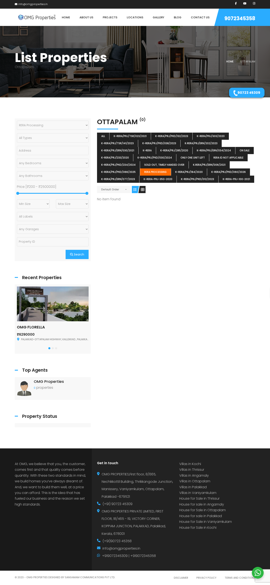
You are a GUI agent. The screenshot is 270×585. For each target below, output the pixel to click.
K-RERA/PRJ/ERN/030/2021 (117, 150)
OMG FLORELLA (31, 327)
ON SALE (245, 150)
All (103, 136)
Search (78, 254)
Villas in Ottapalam (194, 481)
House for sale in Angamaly (201, 504)
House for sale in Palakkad (200, 516)
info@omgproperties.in (33, 4)
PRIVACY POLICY (206, 578)
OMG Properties (49, 381)
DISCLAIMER (181, 578)
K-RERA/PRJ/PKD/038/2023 (159, 143)
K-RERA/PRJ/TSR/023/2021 (130, 136)
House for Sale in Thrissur (199, 498)
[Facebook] (236, 3)
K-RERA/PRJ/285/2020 (174, 150)
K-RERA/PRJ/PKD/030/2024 (155, 157)
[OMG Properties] (24, 388)
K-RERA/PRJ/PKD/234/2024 (118, 165)
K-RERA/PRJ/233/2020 (115, 157)
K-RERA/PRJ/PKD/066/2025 (118, 172)
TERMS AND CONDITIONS (240, 578)
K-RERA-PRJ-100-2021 (236, 179)
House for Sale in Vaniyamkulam (205, 521)
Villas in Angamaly (194, 475)
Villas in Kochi (190, 463)
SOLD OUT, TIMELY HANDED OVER (164, 165)
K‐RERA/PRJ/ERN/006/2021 (209, 165)
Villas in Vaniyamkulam (197, 492)
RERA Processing (155, 172)
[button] (49, 348)
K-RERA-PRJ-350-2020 (158, 179)
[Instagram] (254, 3)
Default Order (110, 189)
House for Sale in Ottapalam (202, 510)
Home (230, 61)
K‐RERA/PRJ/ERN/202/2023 (201, 143)
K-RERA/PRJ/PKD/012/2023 (197, 179)
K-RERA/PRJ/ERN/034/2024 (214, 150)
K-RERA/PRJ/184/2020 (189, 172)
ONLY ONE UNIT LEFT (193, 157)
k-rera (147, 150)
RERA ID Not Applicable (228, 157)
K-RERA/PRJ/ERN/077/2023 (118, 179)
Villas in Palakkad (193, 487)
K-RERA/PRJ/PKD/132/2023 (171, 136)
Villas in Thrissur (191, 469)
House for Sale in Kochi (197, 527)
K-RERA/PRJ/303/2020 (211, 136)
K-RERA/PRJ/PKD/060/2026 (228, 172)
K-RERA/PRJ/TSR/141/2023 (117, 143)
